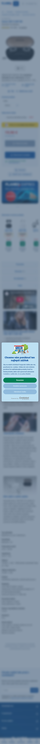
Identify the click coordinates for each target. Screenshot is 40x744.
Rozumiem (20, 380)
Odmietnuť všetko (20, 392)
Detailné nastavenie (20, 386)
